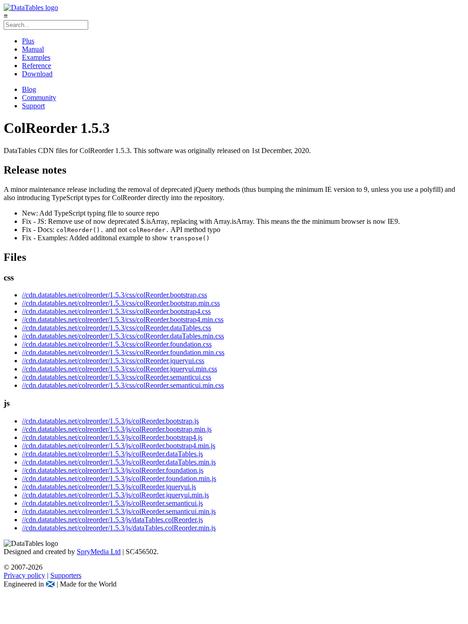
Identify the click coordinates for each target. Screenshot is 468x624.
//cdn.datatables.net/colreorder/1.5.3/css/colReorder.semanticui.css (116, 377)
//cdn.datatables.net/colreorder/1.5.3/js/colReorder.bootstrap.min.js (117, 429)
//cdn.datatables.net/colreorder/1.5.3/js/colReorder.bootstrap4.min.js (118, 445)
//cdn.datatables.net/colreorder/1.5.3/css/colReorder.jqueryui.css (113, 361)
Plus (28, 41)
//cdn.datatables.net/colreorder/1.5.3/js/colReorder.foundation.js (112, 470)
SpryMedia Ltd (99, 551)
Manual (33, 49)
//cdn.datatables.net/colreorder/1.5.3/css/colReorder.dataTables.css (116, 328)
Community (39, 97)
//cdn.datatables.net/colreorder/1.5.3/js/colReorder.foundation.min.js (119, 478)
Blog (29, 89)
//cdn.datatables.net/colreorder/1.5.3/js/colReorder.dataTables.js (112, 454)
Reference (36, 65)
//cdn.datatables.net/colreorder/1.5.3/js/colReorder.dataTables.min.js (119, 462)
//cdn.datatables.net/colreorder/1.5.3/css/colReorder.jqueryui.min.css (119, 369)
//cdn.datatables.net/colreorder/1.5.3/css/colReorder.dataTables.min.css (123, 336)
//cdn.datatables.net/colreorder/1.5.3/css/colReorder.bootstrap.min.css (121, 303)
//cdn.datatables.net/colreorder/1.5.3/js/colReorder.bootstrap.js (110, 421)
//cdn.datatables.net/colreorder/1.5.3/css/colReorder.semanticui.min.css (123, 385)
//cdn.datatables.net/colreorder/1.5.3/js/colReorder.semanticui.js (112, 503)
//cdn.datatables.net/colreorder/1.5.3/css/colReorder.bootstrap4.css (116, 311)
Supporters (65, 575)
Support (33, 106)
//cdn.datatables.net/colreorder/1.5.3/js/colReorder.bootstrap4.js (112, 437)
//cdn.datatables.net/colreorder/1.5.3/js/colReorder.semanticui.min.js (119, 511)
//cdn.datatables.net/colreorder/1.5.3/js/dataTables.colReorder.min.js (119, 528)
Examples (36, 57)
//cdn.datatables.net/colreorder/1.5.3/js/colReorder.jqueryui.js (109, 487)
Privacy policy (24, 575)
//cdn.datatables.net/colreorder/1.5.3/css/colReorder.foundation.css (117, 344)
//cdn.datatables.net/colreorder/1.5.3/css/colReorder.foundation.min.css (123, 352)
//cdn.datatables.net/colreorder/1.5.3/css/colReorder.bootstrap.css (114, 295)
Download (37, 74)
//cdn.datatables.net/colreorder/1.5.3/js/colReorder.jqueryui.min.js (115, 495)
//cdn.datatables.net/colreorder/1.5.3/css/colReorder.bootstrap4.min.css (122, 319)
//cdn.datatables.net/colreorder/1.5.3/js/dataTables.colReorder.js (112, 520)
